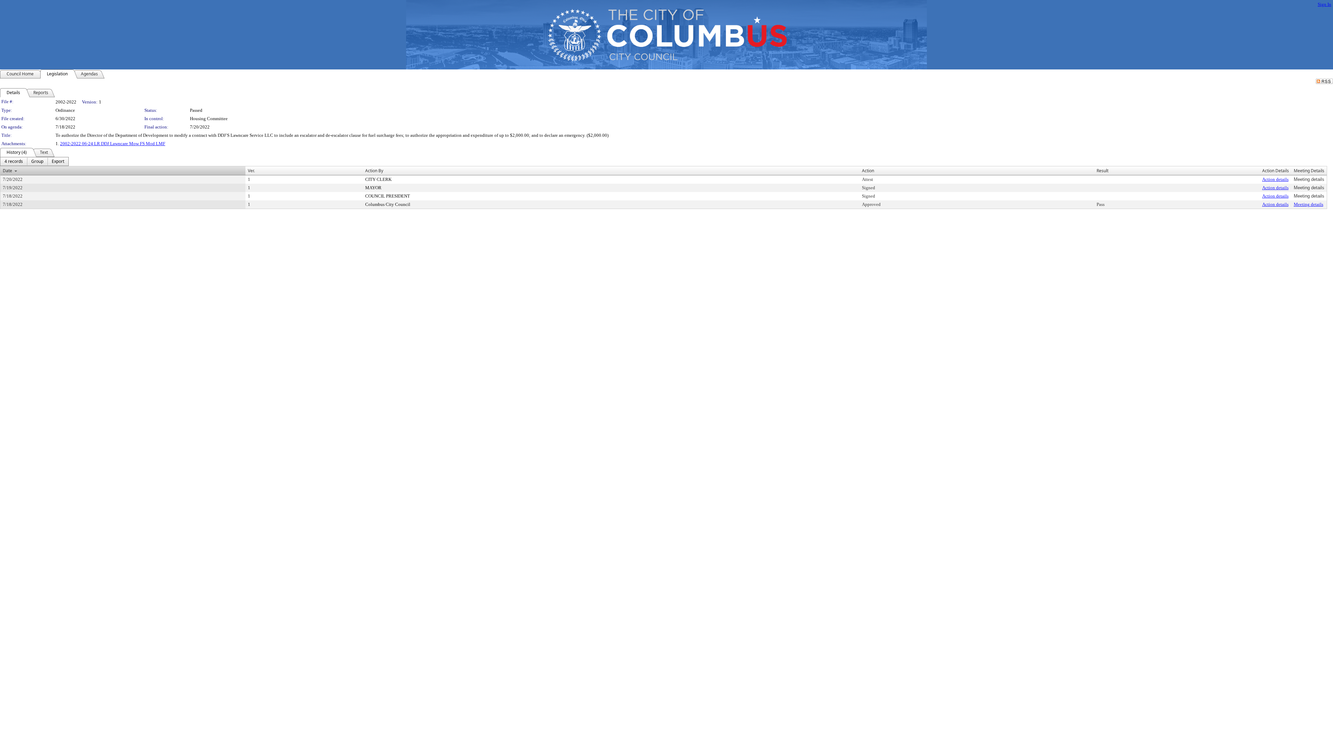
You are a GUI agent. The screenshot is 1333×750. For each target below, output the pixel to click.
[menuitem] (13, 161)
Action (868, 171)
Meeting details (1308, 204)
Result (1102, 171)
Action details (1275, 179)
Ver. (251, 171)
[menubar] (34, 161)
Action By (374, 171)
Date (7, 171)
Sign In (1324, 4)
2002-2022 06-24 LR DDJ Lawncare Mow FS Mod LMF (112, 143)
